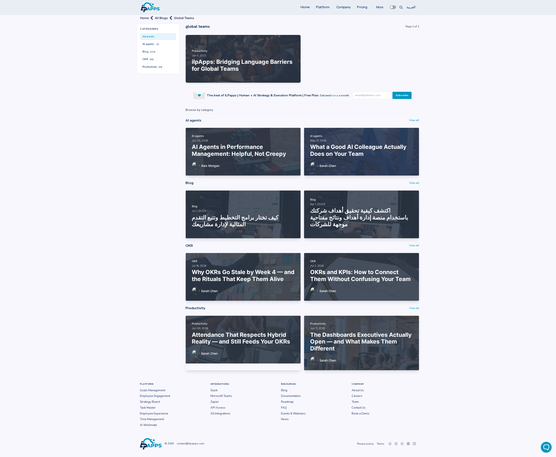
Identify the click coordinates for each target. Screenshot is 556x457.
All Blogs (161, 18)
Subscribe (402, 95)
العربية (411, 7)
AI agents (150, 44)
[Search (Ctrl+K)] (401, 7)
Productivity (152, 67)
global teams (184, 18)
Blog (148, 51)
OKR (148, 59)
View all (414, 120)
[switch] (393, 7)
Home (305, 7)
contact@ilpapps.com (190, 443)
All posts (148, 36)
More (379, 7)
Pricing (362, 7)
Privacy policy (365, 443)
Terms (380, 443)
